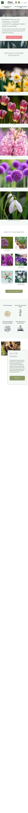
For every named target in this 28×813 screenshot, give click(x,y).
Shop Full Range (14, 291)
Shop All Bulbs (14, 37)
